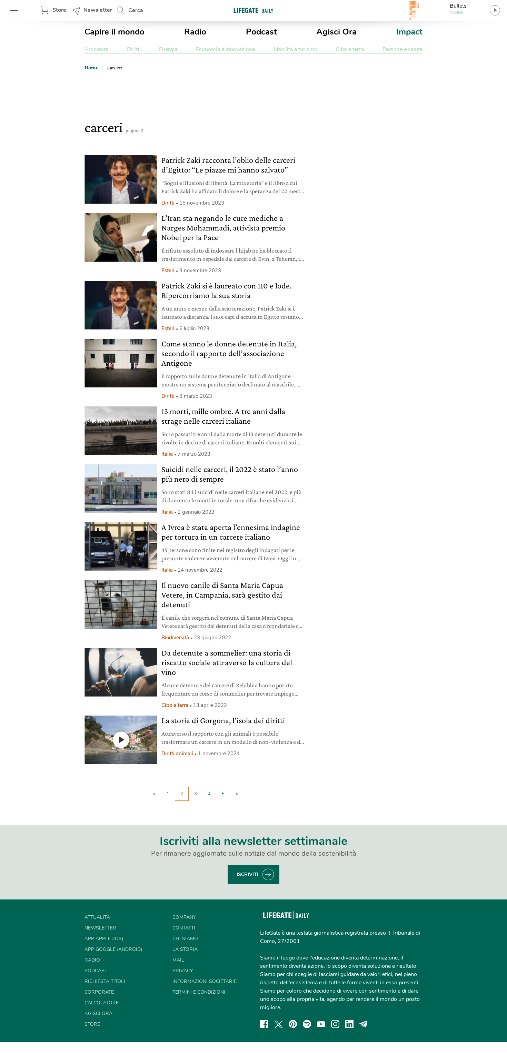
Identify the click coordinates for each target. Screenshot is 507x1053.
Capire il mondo (114, 31)
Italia (167, 454)
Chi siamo (185, 938)
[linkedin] (349, 1024)
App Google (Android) (113, 949)
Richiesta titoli (104, 981)
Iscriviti (247, 874)
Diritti (134, 49)
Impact (409, 31)
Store (59, 10)
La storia (185, 949)
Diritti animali (177, 753)
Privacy (182, 970)
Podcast (261, 31)
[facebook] (264, 1024)
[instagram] (335, 1024)
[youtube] (321, 1024)
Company (184, 917)
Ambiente (96, 49)
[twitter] (279, 1024)
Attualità (97, 917)
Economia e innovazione (225, 49)
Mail (178, 960)
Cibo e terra (350, 49)
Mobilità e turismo (295, 49)
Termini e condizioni (198, 992)
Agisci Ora (336, 31)
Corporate (99, 992)
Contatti (183, 928)
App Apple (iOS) (103, 938)
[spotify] (307, 1024)
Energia (168, 49)
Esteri (168, 270)
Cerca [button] (135, 10)
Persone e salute (402, 49)
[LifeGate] (253, 10)
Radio (195, 31)
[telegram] (363, 1024)
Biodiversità (175, 637)
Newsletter (97, 10)
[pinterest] (293, 1024)
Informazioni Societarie (204, 981)
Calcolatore (101, 1003)
